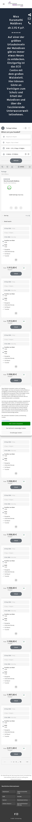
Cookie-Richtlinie (6, 420)
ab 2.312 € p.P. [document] (16, 27)
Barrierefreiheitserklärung (22, 804)
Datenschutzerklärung (22, 792)
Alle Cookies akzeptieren (16, 423)
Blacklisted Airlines (22, 800)
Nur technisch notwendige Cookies (16, 428)
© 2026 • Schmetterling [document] (16, 818)
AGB (4, 796)
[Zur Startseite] (16, 4)
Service (4, 800)
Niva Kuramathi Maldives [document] (16, 20)
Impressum (6, 791)
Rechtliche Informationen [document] (10, 786)
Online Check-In (7, 803)
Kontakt (19, 796)
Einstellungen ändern (16, 432)
